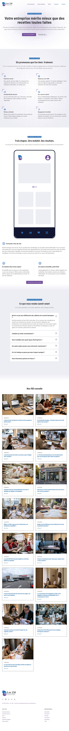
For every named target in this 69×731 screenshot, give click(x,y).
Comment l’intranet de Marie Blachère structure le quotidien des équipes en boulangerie (16, 490)
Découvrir (6, 424)
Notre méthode (41, 4)
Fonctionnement (6, 714)
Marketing (46, 719)
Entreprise (47, 714)
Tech (45, 721)
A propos (56, 4)
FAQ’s (49, 4)
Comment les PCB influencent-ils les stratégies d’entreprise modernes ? (48, 630)
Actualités (46, 712)
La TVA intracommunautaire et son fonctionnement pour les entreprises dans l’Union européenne (50, 455)
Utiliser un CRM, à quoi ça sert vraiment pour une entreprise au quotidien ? (16, 525)
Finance (46, 715)
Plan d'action (5, 721)
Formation (46, 717)
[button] (34, 316)
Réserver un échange (34, 282)
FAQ (3, 715)
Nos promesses (30, 4)
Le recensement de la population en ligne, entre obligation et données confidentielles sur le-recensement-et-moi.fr (49, 595)
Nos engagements (29, 34)
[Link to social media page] (3, 699)
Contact (63, 4)
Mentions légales (6, 719)
